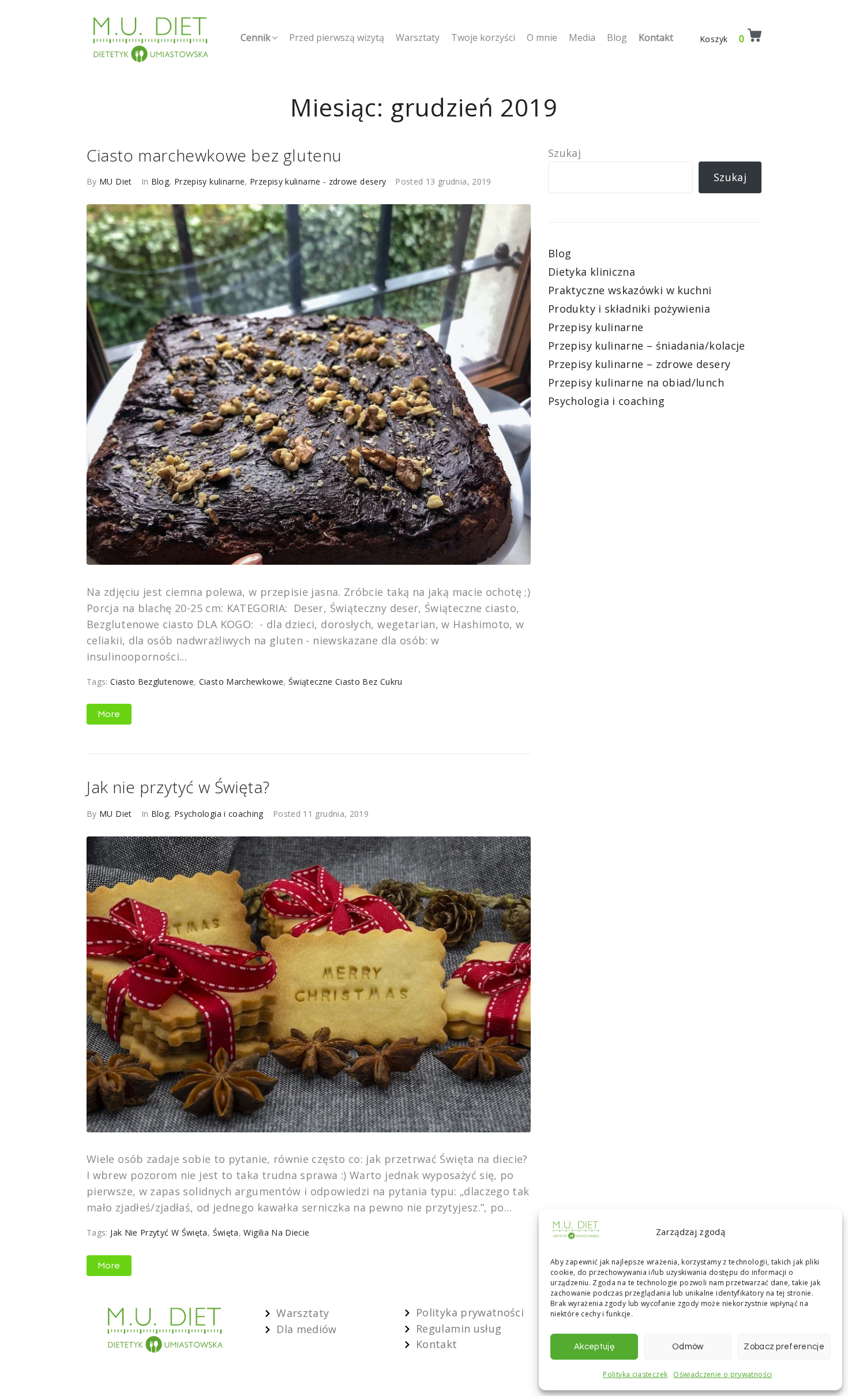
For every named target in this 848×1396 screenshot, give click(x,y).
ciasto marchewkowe (241, 681)
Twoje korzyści (483, 37)
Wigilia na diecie (276, 1232)
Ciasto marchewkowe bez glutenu (214, 155)
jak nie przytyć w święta (159, 1232)
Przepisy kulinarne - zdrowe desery (318, 181)
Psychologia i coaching (219, 813)
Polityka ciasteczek (635, 1374)
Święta (226, 1232)
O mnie (542, 37)
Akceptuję (594, 1346)
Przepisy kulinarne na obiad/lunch (636, 382)
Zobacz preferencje (784, 1346)
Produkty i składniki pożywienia (629, 309)
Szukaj (564, 153)
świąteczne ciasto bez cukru (345, 681)
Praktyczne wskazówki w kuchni (629, 290)
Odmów (688, 1346)
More (109, 714)
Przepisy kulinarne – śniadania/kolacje (646, 345)
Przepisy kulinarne (209, 181)
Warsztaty (418, 37)
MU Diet (115, 181)
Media (582, 37)
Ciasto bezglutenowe (152, 681)
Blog (617, 37)
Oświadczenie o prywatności (722, 1374)
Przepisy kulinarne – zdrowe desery (639, 364)
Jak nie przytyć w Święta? (178, 787)
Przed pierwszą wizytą (336, 37)
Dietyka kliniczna (591, 272)
